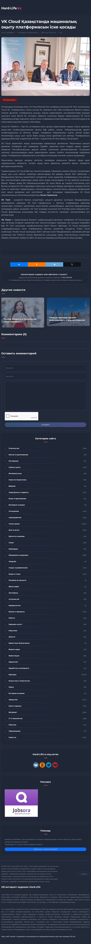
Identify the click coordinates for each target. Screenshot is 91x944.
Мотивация (13, 461)
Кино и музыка (15, 706)
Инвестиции (14, 656)
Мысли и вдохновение (18, 455)
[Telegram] (54, 264)
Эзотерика (13, 593)
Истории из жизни (17, 693)
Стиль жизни (14, 524)
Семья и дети (14, 467)
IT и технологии (32, 32)
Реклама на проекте (17, 580)
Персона (12, 725)
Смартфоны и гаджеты (19, 492)
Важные (12, 486)
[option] (22, 313)
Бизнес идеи (14, 649)
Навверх (84, 874)
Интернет (13, 712)
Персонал (13, 631)
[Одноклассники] (37, 264)
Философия (14, 586)
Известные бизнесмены (19, 643)
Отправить (45, 425)
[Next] (88, 291)
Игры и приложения (17, 498)
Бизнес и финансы (17, 612)
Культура (22, 32)
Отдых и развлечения (18, 568)
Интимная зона (15, 473)
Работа (12, 618)
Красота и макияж (17, 536)
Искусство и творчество (19, 681)
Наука (11, 687)
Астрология (14, 599)
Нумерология (14, 605)
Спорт (11, 543)
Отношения (14, 511)
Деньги (12, 637)
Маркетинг (13, 662)
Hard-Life (11, 8)
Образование (14, 731)
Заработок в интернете (19, 668)
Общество (13, 700)
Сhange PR (10, 32)
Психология (14, 448)
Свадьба (12, 561)
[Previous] (84, 291)
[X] (72, 264)
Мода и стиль (14, 574)
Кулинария (13, 549)
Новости (12, 737)
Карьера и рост (15, 624)
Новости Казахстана (17, 480)
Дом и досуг (14, 530)
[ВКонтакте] (19, 264)
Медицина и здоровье (18, 555)
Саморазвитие (15, 517)
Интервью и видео (17, 505)
